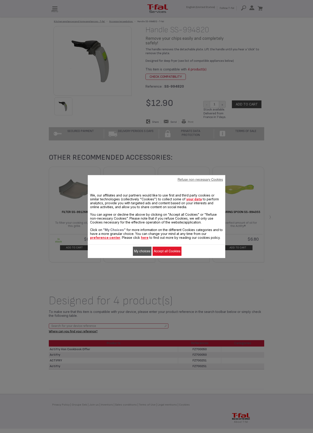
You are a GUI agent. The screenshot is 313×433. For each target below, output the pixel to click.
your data (194, 199)
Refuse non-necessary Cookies (200, 179)
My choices (142, 251)
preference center (105, 237)
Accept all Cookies (167, 251)
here (144, 237)
